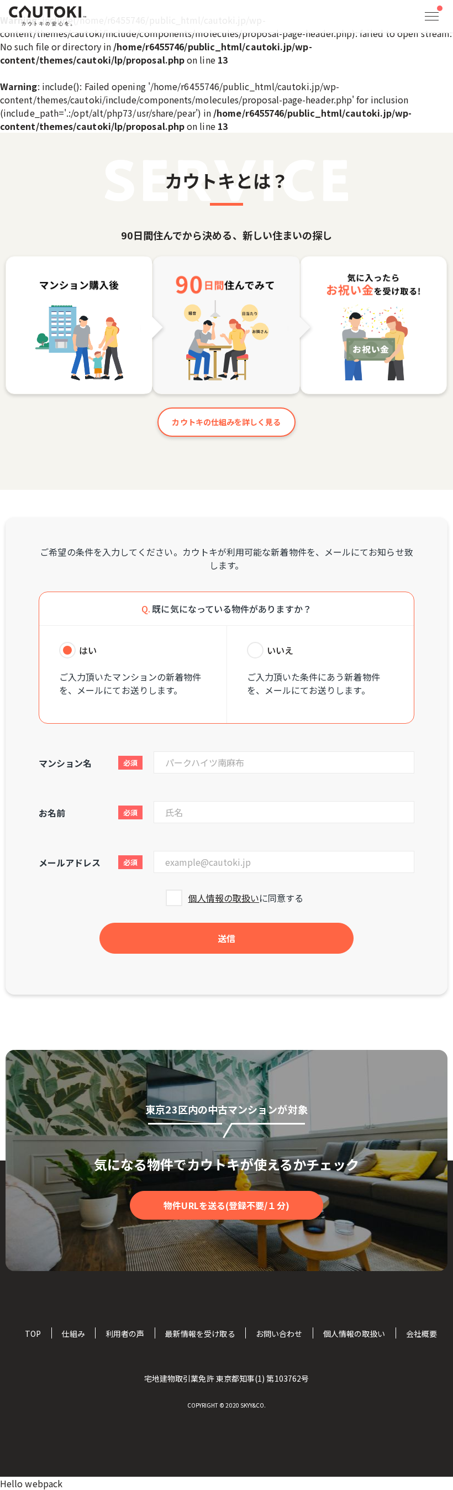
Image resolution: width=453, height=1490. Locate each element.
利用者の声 (125, 1333)
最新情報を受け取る (200, 1333)
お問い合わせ (279, 1333)
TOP (33, 1333)
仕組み (73, 1333)
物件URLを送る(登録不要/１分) (226, 1205)
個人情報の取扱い (223, 898)
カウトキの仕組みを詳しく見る (226, 421)
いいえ (280, 650)
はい (88, 650)
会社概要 (421, 1333)
